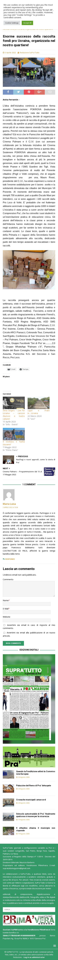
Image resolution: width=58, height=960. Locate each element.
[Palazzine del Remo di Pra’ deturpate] (8, 788)
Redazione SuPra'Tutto (29, 52)
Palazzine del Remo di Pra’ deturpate (33, 785)
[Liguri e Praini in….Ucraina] (39, 403)
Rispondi (10, 559)
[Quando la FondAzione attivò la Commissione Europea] (8, 774)
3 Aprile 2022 (10, 52)
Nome (6, 600)
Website (6, 616)
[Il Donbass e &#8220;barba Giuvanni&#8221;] (14, 434)
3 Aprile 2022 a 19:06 (10, 507)
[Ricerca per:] (29, 909)
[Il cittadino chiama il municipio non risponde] (8, 831)
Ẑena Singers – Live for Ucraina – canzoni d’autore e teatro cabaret (14, 414)
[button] (29, 699)
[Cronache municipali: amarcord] (8, 802)
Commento (8, 579)
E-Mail (5, 608)
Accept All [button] (27, 23)
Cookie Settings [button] (12, 23)
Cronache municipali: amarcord (31, 800)
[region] (29, 699)
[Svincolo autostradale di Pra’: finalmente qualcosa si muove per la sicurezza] (8, 817)
